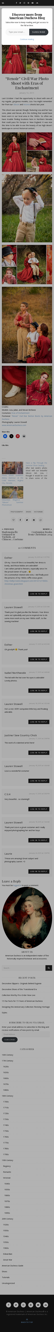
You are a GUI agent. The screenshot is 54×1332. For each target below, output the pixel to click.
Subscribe (38, 32)
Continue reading (27, 39)
